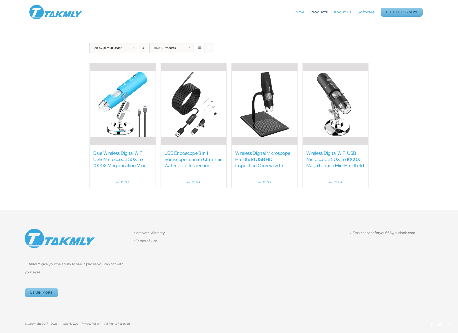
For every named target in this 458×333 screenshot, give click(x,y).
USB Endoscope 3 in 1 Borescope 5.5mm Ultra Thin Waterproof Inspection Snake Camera (193, 162)
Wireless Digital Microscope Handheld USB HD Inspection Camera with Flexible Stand (262, 162)
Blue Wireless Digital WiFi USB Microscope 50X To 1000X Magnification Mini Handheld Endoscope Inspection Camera (119, 165)
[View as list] (209, 48)
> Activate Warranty (149, 232)
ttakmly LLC (70, 324)
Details (124, 182)
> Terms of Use (145, 241)
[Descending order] (143, 48)
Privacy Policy (90, 324)
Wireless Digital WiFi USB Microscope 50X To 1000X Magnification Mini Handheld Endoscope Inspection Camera (335, 165)
